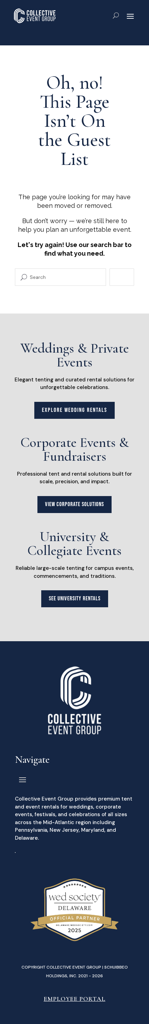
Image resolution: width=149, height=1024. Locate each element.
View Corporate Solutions (74, 504)
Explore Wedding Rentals (74, 410)
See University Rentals (74, 598)
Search (121, 277)
